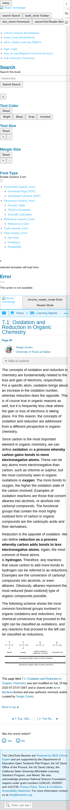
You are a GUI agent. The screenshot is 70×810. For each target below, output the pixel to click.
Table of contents (18, 360)
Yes (9, 740)
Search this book (10, 71)
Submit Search (12, 84)
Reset (6, 110)
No (23, 740)
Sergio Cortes (24, 347)
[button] (14, 242)
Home (20, 313)
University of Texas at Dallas (33, 351)
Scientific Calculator (20, 214)
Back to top (9, 707)
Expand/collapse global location (66, 311)
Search (7, 805)
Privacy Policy (28, 786)
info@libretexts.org (20, 794)
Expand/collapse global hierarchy (6, 313)
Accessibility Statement (16, 790)
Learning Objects (47, 313)
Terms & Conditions (50, 786)
